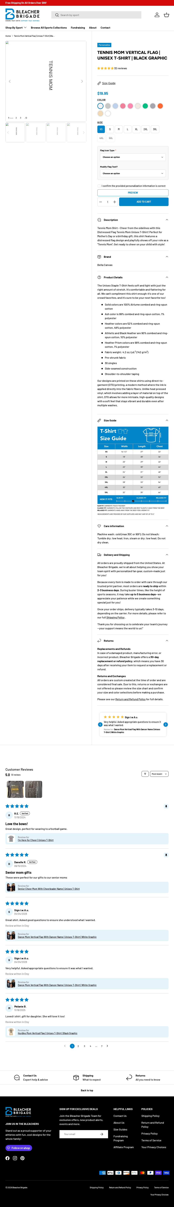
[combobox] (96, 15)
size (100, 122)
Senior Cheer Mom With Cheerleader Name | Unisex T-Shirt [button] (49, 888)
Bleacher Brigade (19, 1187)
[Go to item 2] (33, 789)
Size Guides (120, 1129)
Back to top (87, 1090)
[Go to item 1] (15, 789)
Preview (133, 192)
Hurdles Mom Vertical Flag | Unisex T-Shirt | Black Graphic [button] (47, 1033)
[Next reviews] (165, 724)
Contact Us (120, 1115)
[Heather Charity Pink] (130, 106)
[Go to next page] (108, 1046)
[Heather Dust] (138, 106)
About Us (119, 1122)
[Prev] (9, 81)
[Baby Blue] (115, 106)
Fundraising (78, 27)
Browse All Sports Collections (49, 27)
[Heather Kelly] (145, 106)
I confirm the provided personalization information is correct (134, 185)
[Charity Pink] (123, 106)
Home (8, 36)
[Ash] (100, 106)
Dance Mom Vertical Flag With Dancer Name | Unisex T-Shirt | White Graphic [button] (57, 936)
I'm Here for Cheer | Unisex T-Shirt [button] (36, 840)
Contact (105, 27)
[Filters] (145, 774)
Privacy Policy (149, 1133)
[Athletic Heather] (108, 106)
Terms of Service (151, 1140)
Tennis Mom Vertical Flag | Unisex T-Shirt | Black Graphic (34, 36)
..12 (25, 118)
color (101, 99)
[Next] (82, 81)
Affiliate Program (124, 1147)
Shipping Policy (115, 617)
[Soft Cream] (100, 113)
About (93, 27)
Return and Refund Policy (130, 699)
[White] (108, 113)
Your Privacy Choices (153, 1147)
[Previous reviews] (100, 724)
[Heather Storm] (153, 106)
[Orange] (160, 106)
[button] (166, 15)
